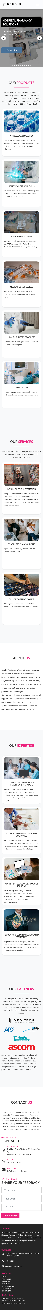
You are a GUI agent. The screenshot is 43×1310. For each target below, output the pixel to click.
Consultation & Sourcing (14, 1301)
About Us (6, 1284)
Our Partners (8, 1288)
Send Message (10, 1215)
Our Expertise (8, 1286)
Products (6, 1279)
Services (6, 1281)
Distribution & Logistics (13, 1298)
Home (4, 1277)
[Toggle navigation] (37, 4)
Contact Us (11, 50)
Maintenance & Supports (13, 1303)
